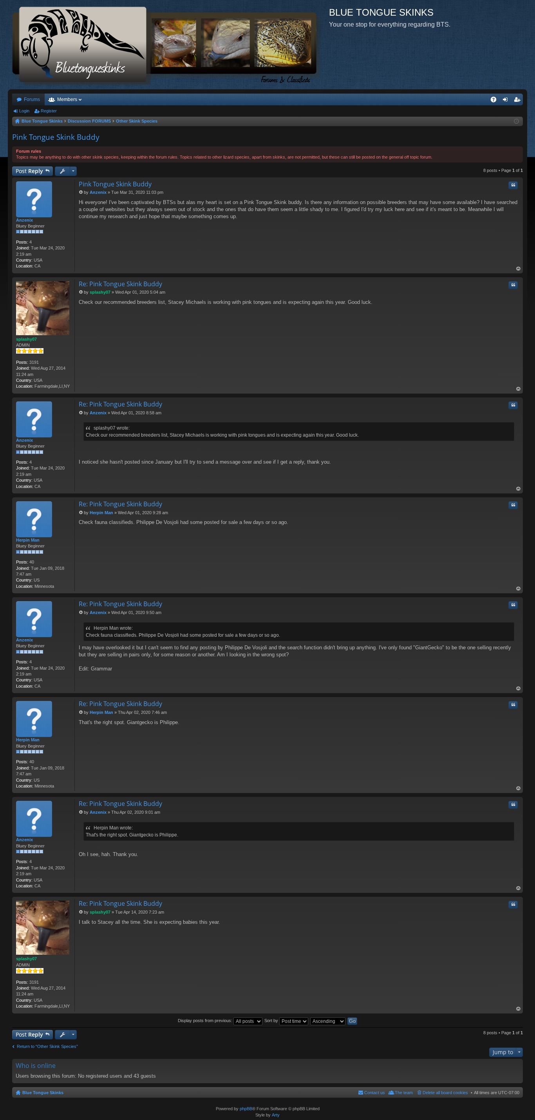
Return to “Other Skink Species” (47, 1046)
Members (67, 99)
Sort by (271, 1020)
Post (29, 171)
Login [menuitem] (506, 101)
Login (24, 110)
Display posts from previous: (205, 1020)
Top (518, 268)
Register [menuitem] (518, 101)
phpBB (246, 1108)
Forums (32, 99)
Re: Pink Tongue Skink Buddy (120, 284)
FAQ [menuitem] (496, 101)
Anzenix (24, 220)
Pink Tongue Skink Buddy (55, 137)
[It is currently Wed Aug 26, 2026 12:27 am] (516, 121)
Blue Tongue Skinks (42, 1092)
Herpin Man (28, 540)
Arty (276, 1115)
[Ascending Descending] (328, 1020)
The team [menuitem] (404, 1092)
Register (49, 110)
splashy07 (26, 339)
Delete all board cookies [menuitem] (445, 1092)
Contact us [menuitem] (374, 1092)
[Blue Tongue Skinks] (168, 44)
